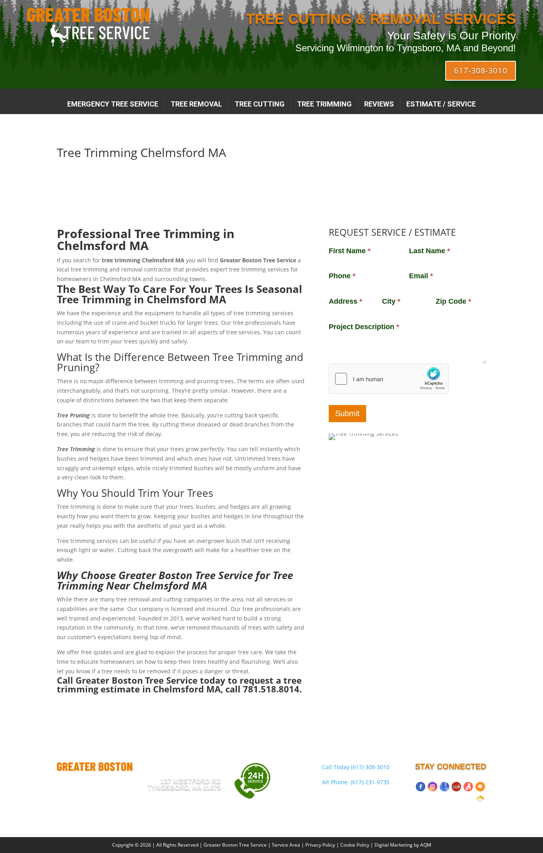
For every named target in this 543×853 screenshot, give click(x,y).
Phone (342, 276)
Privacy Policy (320, 844)
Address (345, 301)
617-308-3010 (480, 70)
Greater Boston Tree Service (235, 844)
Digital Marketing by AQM (402, 844)
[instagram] (432, 786)
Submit (347, 413)
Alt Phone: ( (356, 782)
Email (421, 276)
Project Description (364, 327)
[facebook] (420, 786)
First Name (349, 251)
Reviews (379, 104)
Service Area (286, 844)
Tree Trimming (324, 104)
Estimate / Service (441, 104)
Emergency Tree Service (112, 104)
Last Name (429, 251)
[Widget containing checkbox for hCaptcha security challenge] (389, 379)
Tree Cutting (260, 104)
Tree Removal (196, 104)
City (391, 301)
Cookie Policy (354, 844)
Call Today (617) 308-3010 (356, 767)
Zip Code (453, 301)
